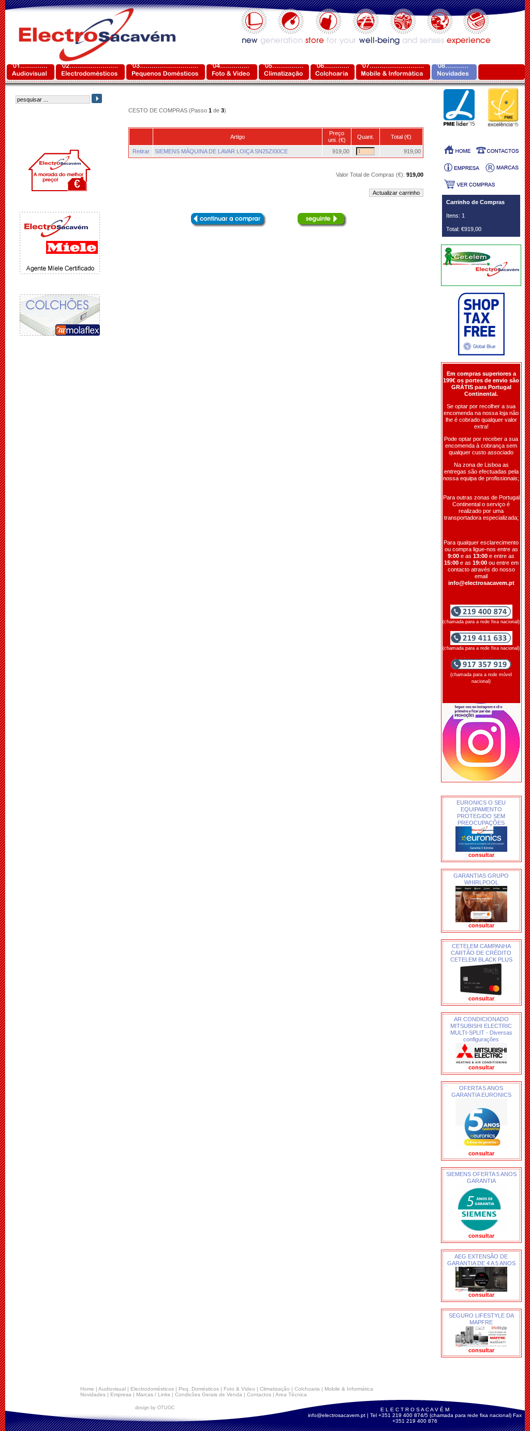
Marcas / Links (153, 1394)
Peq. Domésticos (199, 1389)
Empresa (120, 1394)
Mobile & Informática (349, 1389)
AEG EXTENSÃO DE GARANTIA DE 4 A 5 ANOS (481, 1259)
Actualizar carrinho (396, 193)
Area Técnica (291, 1394)
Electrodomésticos (152, 1389)
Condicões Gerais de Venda (208, 1394)
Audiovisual (112, 1389)
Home (87, 1389)
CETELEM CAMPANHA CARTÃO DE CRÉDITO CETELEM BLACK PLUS (481, 953)
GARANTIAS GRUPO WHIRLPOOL (481, 878)
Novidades (93, 1394)
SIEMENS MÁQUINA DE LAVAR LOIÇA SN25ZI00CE (221, 151)
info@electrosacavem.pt (336, 1415)
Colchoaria (307, 1389)
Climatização (275, 1389)
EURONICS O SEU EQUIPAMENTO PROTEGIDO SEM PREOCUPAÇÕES (481, 812)
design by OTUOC (155, 1407)
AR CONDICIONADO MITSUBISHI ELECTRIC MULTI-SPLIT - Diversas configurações (481, 1029)
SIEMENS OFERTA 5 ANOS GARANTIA (481, 1177)
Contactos (259, 1394)
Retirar (141, 151)
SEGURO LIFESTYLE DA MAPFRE (481, 1318)
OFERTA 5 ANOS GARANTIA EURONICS (481, 1091)
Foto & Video (239, 1389)
